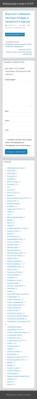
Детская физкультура (15, 217)
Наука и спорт (12, 258)
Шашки (9, 382)
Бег (8, 187)
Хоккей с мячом (13, 371)
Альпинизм (11, 176)
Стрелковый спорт (14, 335)
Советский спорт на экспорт (17, 294)
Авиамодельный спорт (15, 168)
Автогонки (11, 173)
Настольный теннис (14, 256)
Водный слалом (13, 204)
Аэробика (10, 179)
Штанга (10, 384)
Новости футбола (13, 264)
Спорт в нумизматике (15, 302)
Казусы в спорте (13, 231)
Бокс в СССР (12, 193)
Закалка (10, 225)
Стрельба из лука (13, 338)
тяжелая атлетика (13, 352)
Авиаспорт (11, 171)
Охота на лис (12, 269)
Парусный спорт (13, 275)
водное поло (11, 201)
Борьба (10, 195)
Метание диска (12, 247)
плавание (10, 278)
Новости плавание (14, 261)
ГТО (8, 215)
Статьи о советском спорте (17, 332)
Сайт (6, 130)
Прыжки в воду (12, 283)
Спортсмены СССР (14, 330)
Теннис (9, 343)
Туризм (9, 349)
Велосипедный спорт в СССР (18, 198)
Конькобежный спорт (15, 239)
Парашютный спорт (14, 272)
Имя (7, 111)
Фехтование (11, 354)
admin (23, 25)
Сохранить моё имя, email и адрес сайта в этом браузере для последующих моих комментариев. (18, 142)
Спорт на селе (12, 310)
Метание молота (13, 250)
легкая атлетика (13, 242)
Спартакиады (12, 297)
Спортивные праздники (15, 319)
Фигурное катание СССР (16, 357)
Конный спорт (12, 236)
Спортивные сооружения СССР (19, 321)
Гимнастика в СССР (14, 209)
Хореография (12, 373)
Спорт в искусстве (14, 299)
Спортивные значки (14, 313)
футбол (10, 362)
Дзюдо (9, 220)
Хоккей (9, 365)
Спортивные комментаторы (17, 316)
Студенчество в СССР (15, 341)
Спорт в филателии (14, 305)
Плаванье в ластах (14, 280)
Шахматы (10, 379)
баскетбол (11, 184)
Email (7, 120)
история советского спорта (17, 228)
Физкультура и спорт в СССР (18, 3)
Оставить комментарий (15, 28)
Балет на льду (12, 182)
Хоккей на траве (13, 368)
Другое (9, 223)
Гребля (9, 212)
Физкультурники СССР (15, 34)
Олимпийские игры (14, 267)
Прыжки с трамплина (15, 286)
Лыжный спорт (12, 245)
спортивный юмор (14, 327)
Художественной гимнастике (17, 376)
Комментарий (10, 80)
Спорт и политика (13, 308)
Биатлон (10, 190)
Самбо (9, 291)
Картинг (10, 234)
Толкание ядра (12, 346)
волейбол (10, 206)
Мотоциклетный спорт (15, 253)
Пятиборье (11, 288)
